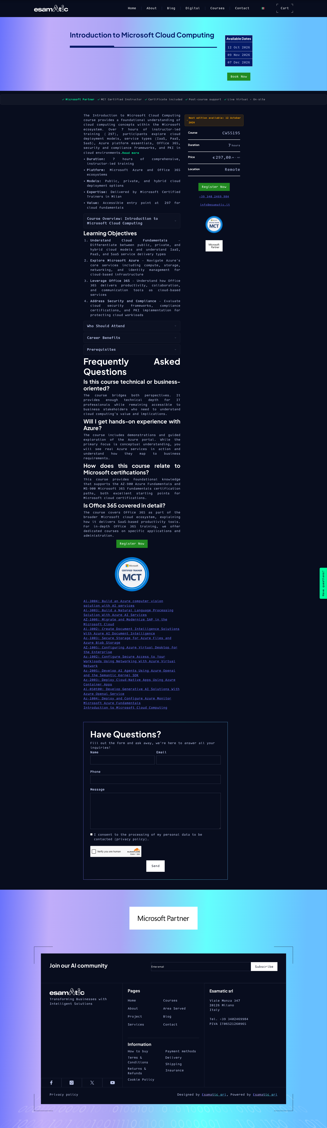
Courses (217, 8)
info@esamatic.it (215, 204)
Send (155, 866)
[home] (56, 8)
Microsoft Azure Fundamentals (112, 703)
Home (132, 8)
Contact (242, 8)
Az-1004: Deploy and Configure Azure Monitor (127, 698)
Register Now (132, 543)
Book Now (239, 76)
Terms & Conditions (138, 1060)
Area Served (174, 1008)
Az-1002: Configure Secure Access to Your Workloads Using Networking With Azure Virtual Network (129, 661)
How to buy (138, 1051)
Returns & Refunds (137, 1071)
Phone (95, 771)
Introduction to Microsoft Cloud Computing (125, 707)
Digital (193, 8)
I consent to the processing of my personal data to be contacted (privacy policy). (148, 837)
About (151, 8)
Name (94, 752)
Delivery (173, 1057)
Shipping (173, 1064)
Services (136, 1024)
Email (161, 752)
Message (97, 789)
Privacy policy (64, 1094)
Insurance (174, 1070)
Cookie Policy (141, 1079)
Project (135, 1016)
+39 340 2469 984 (214, 196)
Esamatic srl (214, 1094)
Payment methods (180, 1051)
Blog (171, 8)
